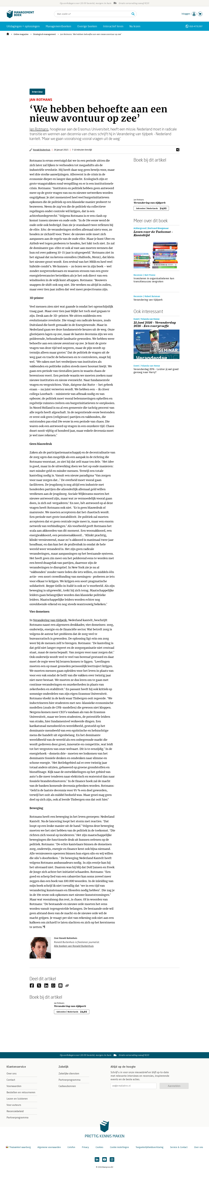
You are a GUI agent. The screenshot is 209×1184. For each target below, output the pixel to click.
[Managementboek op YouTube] (104, 1159)
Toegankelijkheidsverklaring (149, 1147)
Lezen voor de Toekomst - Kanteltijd (153, 233)
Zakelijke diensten (69, 1073)
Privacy (85, 1147)
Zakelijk (63, 1066)
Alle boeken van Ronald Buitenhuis (74, 946)
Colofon (71, 1147)
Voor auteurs (14, 1105)
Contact (11, 1079)
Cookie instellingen (119, 1147)
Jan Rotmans (39, 129)
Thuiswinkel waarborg (20, 1147)
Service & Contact (178, 1147)
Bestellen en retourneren (21, 1092)
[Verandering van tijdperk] (144, 179)
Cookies (99, 1147)
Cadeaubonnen (67, 1086)
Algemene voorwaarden (49, 1147)
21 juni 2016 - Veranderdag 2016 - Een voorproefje (155, 324)
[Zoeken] (133, 14)
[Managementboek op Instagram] (112, 1159)
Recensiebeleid (15, 1111)
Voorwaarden (14, 1086)
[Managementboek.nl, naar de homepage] (20, 17)
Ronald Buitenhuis (41, 149)
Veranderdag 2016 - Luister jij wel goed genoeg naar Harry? (156, 371)
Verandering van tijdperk (50, 620)
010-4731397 (195, 26)
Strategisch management (44, 34)
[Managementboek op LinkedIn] (97, 1159)
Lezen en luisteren (17, 1098)
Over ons (12, 1073)
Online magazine (21, 34)
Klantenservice (16, 1066)
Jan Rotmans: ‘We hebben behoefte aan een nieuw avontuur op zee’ (90, 34)
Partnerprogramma (17, 1117)
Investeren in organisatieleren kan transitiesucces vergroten (154, 280)
